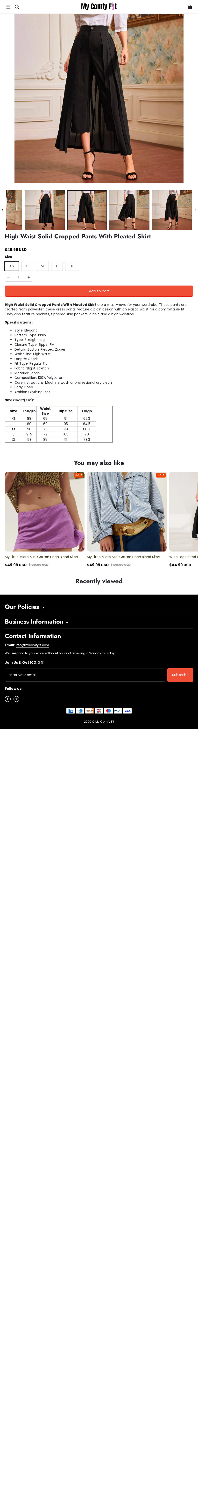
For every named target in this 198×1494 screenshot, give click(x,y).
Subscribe (180, 674)
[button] (8, 6)
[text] (99, 444)
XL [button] (72, 266)
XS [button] (12, 266)
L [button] (57, 266)
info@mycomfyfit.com (32, 645)
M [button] (42, 266)
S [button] (27, 266)
